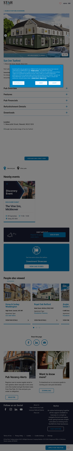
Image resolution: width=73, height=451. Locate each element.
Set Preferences (18, 83)
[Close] (61, 67)
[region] (36, 76)
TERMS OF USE (42, 78)
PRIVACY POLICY (35, 70)
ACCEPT (54, 83)
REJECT (41, 83)
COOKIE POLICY (35, 78)
